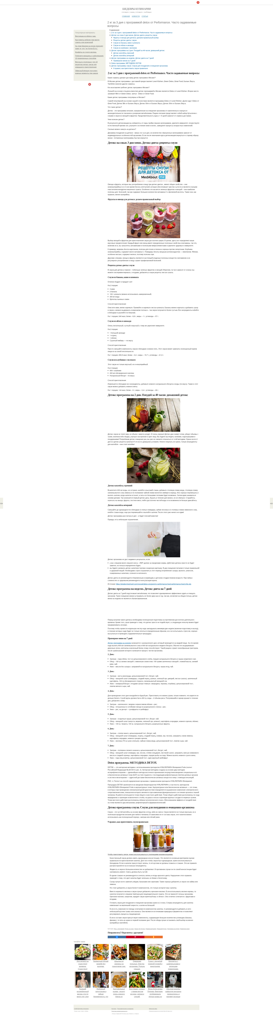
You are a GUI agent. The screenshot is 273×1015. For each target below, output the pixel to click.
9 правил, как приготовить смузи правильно (130, 68)
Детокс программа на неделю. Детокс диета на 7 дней (132, 58)
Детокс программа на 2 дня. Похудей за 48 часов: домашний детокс (138, 50)
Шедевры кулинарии (136, 9)
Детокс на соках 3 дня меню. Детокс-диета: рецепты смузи (134, 35)
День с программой (119, 929)
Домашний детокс (162, 929)
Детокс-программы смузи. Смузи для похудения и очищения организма (139, 65)
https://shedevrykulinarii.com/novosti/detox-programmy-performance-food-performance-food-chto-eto (153, 584)
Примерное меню (185, 929)
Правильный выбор (151, 929)
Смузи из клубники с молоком (125, 48)
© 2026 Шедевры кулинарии (81, 1008)
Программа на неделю (173, 929)
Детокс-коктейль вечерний (123, 55)
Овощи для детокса (139, 929)
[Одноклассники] (153, 937)
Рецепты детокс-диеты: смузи (125, 40)
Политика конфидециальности (119, 1011)
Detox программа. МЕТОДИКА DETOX (126, 63)
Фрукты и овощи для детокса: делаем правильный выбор (136, 37)
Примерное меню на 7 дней (124, 60)
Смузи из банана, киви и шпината (126, 43)
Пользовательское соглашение (125, 1008)
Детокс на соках (129, 929)
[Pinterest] (135, 937)
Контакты (114, 1008)
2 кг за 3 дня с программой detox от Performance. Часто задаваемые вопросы (141, 32)
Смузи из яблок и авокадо (123, 45)
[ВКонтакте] (117, 937)
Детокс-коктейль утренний (123, 53)
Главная (126, 15)
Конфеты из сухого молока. (86, 52)
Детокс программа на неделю (119, 643)
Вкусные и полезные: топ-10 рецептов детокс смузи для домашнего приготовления (86, 64)
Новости (136, 15)
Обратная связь (153, 1008)
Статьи (145, 15)
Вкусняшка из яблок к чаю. (85, 36)
